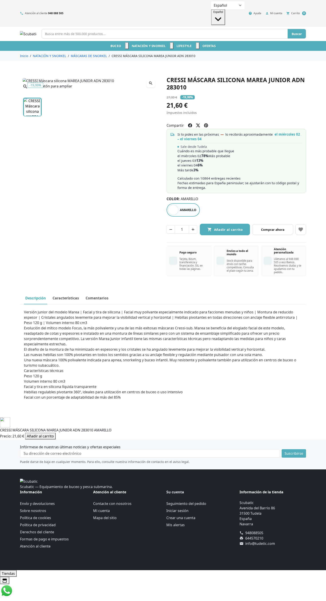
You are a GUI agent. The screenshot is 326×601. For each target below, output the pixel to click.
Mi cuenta (101, 510)
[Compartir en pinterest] (206, 125)
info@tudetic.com (260, 543)
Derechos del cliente (37, 532)
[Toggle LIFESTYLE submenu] (197, 45)
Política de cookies (35, 517)
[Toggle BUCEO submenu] (127, 45)
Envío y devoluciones (37, 503)
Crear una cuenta (180, 517)
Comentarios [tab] (97, 298)
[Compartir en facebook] (190, 125)
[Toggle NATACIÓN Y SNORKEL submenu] (171, 45)
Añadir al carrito (40, 436)
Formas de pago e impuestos (44, 539)
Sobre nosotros (33, 510)
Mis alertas (175, 524)
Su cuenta (175, 492)
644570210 (254, 538)
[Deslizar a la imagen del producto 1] (32, 107)
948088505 (254, 532)
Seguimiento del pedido (186, 503)
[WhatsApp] (6, 590)
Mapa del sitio (105, 517)
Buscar (297, 34)
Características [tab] (66, 298)
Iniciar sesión (177, 510)
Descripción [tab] (35, 298)
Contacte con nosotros (112, 503)
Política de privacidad (38, 524)
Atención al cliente (35, 546)
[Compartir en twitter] (198, 125)
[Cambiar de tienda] (4, 580)
